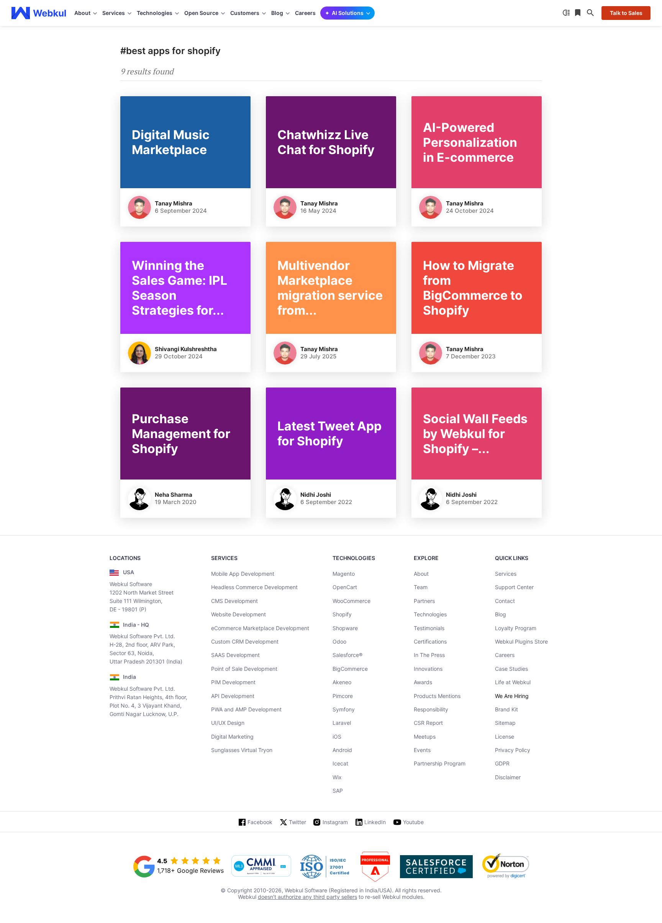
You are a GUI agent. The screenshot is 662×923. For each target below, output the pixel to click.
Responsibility (431, 709)
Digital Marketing (232, 736)
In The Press (429, 655)
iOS (337, 736)
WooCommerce (351, 601)
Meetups (425, 736)
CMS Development (234, 601)
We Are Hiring (512, 696)
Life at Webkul (513, 682)
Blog (500, 614)
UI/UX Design (227, 722)
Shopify (342, 614)
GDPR (502, 763)
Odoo (339, 641)
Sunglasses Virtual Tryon (241, 750)
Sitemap (505, 722)
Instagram (335, 822)
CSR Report (428, 722)
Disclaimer (508, 777)
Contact (505, 601)
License (504, 736)
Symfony (344, 709)
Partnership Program (439, 763)
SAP (338, 790)
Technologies (430, 614)
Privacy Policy (512, 750)
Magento (344, 573)
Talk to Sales (626, 13)
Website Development (238, 614)
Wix (337, 777)
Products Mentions (437, 696)
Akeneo (342, 682)
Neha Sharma (173, 494)
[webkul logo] (38, 13)
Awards (423, 682)
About (421, 573)
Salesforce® (347, 655)
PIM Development (233, 682)
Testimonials (429, 628)
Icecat (340, 763)
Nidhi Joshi (315, 494)
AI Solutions (348, 13)
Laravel (342, 722)
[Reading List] (578, 13)
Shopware (345, 628)
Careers (305, 13)
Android (342, 750)
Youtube (413, 822)
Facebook (259, 822)
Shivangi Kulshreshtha (186, 349)
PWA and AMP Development (246, 709)
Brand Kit (506, 709)
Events (422, 750)
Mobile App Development (242, 573)
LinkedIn (375, 822)
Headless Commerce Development (254, 587)
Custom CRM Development (245, 641)
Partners (424, 601)
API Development (232, 696)
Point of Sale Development (244, 668)
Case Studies (511, 668)
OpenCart (345, 587)
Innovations (428, 668)
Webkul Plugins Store (521, 641)
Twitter (297, 822)
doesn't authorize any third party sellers (307, 896)
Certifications (430, 641)
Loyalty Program (515, 628)
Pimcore (343, 696)
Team (421, 587)
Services (505, 573)
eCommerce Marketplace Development (260, 628)
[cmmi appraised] (261, 866)
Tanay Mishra (173, 203)
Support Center (514, 587)
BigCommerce (350, 668)
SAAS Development (235, 655)
